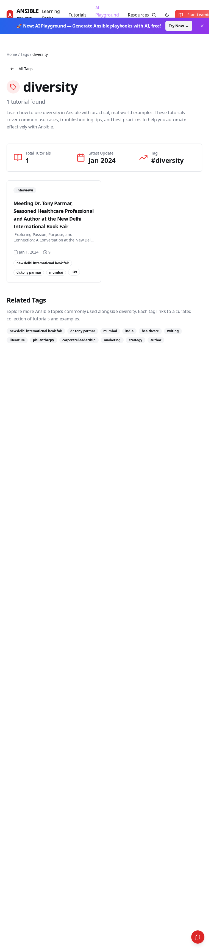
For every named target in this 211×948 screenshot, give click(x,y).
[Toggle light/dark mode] (167, 15)
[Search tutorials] (154, 15)
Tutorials (77, 15)
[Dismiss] (202, 26)
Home (12, 54)
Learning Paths (51, 14)
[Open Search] (197, 937)
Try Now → (179, 25)
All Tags (26, 68)
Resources (138, 15)
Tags (25, 54)
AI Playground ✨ (107, 15)
